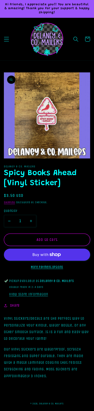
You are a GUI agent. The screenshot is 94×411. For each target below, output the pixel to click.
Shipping (9, 202)
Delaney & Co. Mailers (51, 403)
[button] (6, 39)
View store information (28, 294)
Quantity (10, 211)
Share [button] (15, 305)
